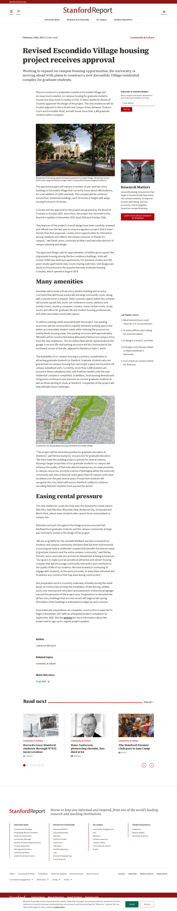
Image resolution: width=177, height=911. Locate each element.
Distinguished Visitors (23, 849)
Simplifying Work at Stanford (26, 832)
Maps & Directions (56, 897)
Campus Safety (99, 842)
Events (95, 849)
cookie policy (59, 907)
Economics (57, 842)
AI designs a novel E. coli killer (138, 340)
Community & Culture (142, 37)
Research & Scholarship (78, 19)
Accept (132, 904)
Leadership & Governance (24, 856)
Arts (94, 832)
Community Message (22, 839)
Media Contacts (146, 873)
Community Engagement (103, 829)
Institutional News (22, 852)
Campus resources (100, 839)
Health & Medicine (60, 849)
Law (55, 852)
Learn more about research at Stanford (137, 217)
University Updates (59, 873)
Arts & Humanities (60, 832)
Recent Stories (93, 873)
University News (52, 19)
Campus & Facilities (22, 846)
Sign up (127, 109)
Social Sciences (59, 859)
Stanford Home (38, 897)
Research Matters (60, 829)
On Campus (101, 19)
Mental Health (138, 832)
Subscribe (132, 873)
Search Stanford (74, 897)
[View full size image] (75, 150)
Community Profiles (26, 873)
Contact (121, 873)
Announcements (76, 873)
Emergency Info (92, 897)
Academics (136, 829)
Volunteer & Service (140, 836)
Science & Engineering (62, 856)
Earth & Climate (60, 839)
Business (57, 836)
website (68, 617)
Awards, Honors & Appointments (27, 842)
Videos (12, 873)
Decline (147, 904)
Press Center (162, 873)
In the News (43, 873)
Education (57, 846)
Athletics (96, 836)
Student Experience (123, 19)
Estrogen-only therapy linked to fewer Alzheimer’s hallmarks (138, 350)
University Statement (23, 836)
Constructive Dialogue (23, 829)
